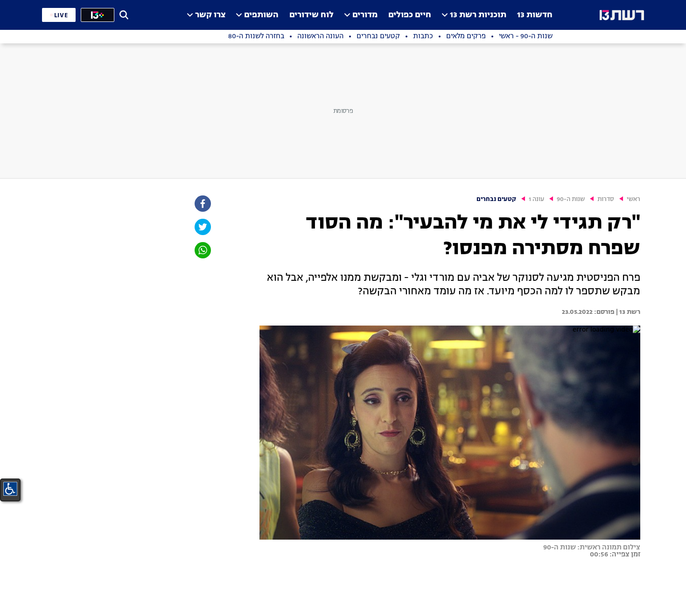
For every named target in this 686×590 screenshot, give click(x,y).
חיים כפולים (409, 15)
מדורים (365, 15)
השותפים (261, 15)
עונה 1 (536, 199)
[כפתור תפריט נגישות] (10, 489)
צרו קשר (210, 15)
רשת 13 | (627, 312)
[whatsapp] (202, 250)
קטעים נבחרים (496, 199)
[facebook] (202, 203)
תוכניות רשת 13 (478, 15)
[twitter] (202, 227)
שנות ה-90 (571, 199)
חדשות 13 (535, 15)
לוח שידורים (311, 15)
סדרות (605, 199)
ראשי (633, 199)
